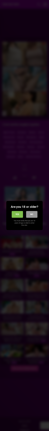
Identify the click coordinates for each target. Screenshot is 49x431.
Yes (17, 214)
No (31, 214)
